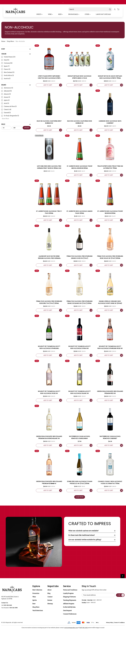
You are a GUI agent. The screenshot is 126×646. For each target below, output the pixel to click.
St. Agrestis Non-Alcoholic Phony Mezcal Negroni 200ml (79, 167)
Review (49, 600)
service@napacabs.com (71, 627)
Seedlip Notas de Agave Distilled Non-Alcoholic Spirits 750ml (110, 77)
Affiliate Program (68, 603)
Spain (6, 66)
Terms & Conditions (119, 622)
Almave (7, 94)
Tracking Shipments (69, 600)
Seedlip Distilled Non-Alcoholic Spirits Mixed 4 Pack (79, 77)
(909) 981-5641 (83, 627)
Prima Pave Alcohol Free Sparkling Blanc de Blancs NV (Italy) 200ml (79, 302)
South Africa (9, 75)
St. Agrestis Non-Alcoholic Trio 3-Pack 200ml (49, 212)
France (7, 69)
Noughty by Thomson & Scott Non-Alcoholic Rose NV (49, 392)
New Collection (37, 590)
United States (9, 57)
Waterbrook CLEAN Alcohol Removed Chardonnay (79, 437)
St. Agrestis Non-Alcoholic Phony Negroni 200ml (110, 212)
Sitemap (50, 603)
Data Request (67, 610)
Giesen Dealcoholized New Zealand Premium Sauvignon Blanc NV (49, 437)
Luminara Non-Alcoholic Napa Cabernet (110, 122)
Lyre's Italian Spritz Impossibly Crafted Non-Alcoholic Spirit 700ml (49, 77)
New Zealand (9, 72)
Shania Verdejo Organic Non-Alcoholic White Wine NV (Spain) (110, 302)
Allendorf (8, 91)
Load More (79, 497)
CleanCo (7, 109)
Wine (34, 597)
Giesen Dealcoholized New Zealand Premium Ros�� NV (49, 482)
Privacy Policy (109, 622)
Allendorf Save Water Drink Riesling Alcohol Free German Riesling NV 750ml (49, 257)
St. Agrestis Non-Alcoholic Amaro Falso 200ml (79, 212)
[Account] (115, 9)
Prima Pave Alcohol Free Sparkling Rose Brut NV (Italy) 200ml (49, 302)
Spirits (34, 600)
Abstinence (8, 88)
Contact (49, 597)
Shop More (35, 607)
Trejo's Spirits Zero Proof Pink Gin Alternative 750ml (110, 167)
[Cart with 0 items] (119, 9)
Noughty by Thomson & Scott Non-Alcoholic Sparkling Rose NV (110, 347)
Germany (8, 63)
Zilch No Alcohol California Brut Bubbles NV (49, 122)
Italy (6, 60)
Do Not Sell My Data (69, 607)
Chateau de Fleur (10, 106)
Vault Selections (37, 610)
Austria (7, 78)
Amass (7, 97)
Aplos (7, 100)
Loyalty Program (68, 593)
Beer (33, 603)
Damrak (7, 112)
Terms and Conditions (70, 590)
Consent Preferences (69, 614)
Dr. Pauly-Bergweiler (11, 115)
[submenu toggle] (44, 14)
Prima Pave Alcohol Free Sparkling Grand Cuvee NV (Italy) (79, 257)
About (49, 590)
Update (26, 128)
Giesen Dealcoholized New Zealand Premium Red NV (110, 392)
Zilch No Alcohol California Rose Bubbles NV (79, 122)
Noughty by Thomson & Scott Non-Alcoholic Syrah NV (79, 347)
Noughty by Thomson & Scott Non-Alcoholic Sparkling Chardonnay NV (49, 347)
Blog (48, 593)
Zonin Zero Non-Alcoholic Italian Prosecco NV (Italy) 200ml (79, 482)
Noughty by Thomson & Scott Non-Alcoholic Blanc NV (79, 392)
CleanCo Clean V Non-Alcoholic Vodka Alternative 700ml (110, 482)
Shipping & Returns (69, 597)
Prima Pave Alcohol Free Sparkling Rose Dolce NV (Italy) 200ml (110, 257)
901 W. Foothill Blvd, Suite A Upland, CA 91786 (10, 598)
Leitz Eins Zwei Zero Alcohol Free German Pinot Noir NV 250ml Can (49, 167)
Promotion (35, 593)
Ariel (6, 103)
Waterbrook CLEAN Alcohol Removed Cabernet (110, 437)
